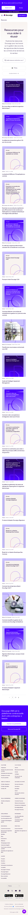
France (10, 886)
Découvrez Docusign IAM (14, 729)
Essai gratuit (22, 15)
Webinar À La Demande (6, 103)
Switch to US (8, 8)
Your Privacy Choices (8, 906)
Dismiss (21, 8)
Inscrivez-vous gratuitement (14, 724)
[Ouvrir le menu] (2, 16)
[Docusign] (8, 15)
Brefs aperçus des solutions (7, 137)
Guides (3, 171)
